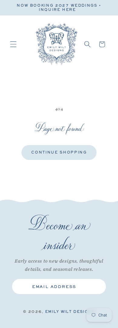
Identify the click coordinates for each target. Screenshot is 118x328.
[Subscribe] (96, 286)
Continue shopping (59, 152)
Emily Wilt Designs (70, 312)
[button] (13, 44)
